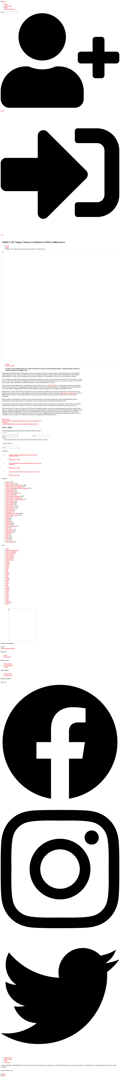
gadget (7, 580)
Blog (5, 655)
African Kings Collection (13, 497)
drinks (7, 572)
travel (7, 604)
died (7, 569)
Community (9, 512)
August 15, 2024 (15, 459)
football (8, 578)
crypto (7, 566)
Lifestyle (8, 524)
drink (7, 571)
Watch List (7, 1062)
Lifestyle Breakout (9, 9)
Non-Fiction (9, 532)
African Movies (10, 502)
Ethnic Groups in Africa (12, 515)
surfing (7, 600)
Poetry (7, 534)
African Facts (9, 490)
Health (7, 521)
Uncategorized (10, 542)
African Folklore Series (12, 493)
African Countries (10, 553)
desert (7, 567)
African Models (10, 501)
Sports (7, 537)
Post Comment (7, 443)
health (7, 583)
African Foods (10, 494)
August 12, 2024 (15, 475)
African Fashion (10, 491)
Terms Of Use (8, 675)
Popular (6, 667)
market (7, 588)
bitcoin (7, 561)
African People (10, 507)
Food (7, 520)
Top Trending (8, 663)
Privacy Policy (8, 673)
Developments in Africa (12, 513)
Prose (7, 535)
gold (7, 582)
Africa (7, 247)
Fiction (7, 518)
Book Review (9, 510)
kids (7, 585)
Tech (7, 538)
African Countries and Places (14, 485)
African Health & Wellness (13, 496)
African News (8, 6)
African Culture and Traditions (14, 486)
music (7, 593)
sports (7, 597)
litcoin (7, 586)
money (7, 591)
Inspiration (8, 523)
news (7, 594)
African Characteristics (12, 550)
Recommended (8, 665)
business (8, 563)
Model (7, 589)
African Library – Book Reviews (15, 499)
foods (7, 577)
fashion (8, 574)
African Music (10, 504)
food (7, 575)
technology (9, 602)
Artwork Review (10, 508)
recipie (7, 596)
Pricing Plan (7, 657)
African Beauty (10, 483)
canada (7, 564)
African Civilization (11, 552)
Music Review (10, 531)
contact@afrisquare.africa (8, 648)
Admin (7, 364)
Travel (7, 540)
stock (7, 599)
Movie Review (10, 529)
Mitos (5, 7)
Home (6, 4)
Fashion (8, 516)
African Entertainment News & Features (17, 488)
